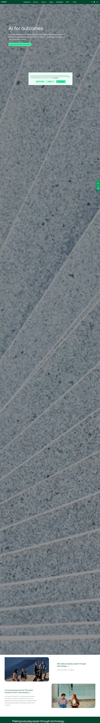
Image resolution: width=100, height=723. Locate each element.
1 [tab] (47, 650)
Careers (51, 2)
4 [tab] (53, 650)
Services (35, 2)
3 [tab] (51, 650)
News (67, 2)
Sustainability (59, 2)
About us (44, 2)
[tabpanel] (50, 329)
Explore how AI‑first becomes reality (20, 44)
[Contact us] (97, 2)
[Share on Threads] (98, 188)
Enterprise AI (27, 2)
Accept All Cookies (40, 81)
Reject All (50, 81)
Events (74, 2)
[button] (36, 2)
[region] (50, 78)
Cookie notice (55, 77)
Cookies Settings (61, 81)
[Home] (4, 1)
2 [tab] (49, 650)
